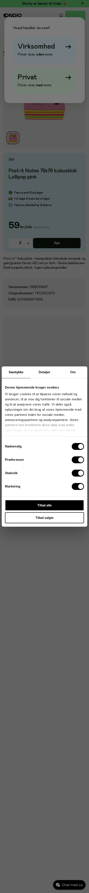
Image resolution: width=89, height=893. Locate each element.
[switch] (78, 459)
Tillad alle (44, 505)
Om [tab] (73, 372)
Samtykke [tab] (16, 372)
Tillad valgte (44, 518)
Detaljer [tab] (45, 372)
